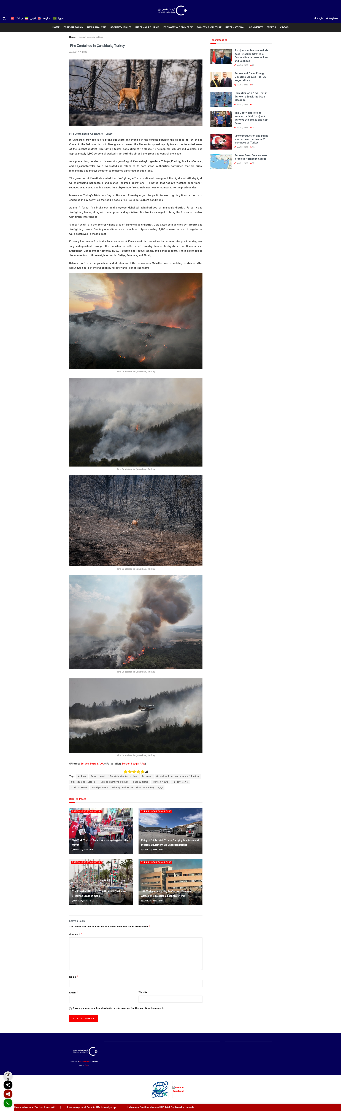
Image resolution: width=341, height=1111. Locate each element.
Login (319, 18)
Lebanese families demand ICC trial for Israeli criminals (127, 1107)
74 (253, 127)
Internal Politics (147, 27)
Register (333, 18)
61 (92, 849)
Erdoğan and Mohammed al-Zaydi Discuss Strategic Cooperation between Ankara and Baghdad (251, 56)
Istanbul (147, 776)
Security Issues (120, 27)
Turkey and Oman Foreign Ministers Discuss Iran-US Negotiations (250, 77)
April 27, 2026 (81, 849)
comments (256, 27)
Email (73, 993)
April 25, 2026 (150, 901)
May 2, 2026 (242, 127)
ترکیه (160, 787)
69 (162, 849)
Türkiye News (100, 787)
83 (253, 65)
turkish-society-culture (91, 37)
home (55, 27)
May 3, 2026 (242, 84)
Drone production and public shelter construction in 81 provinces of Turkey (251, 139)
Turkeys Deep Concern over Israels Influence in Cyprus (250, 157)
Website (143, 992)
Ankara (82, 776)
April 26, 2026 (150, 849)
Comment (76, 934)
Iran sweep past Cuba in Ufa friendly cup (57, 1107)
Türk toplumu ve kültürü (114, 782)
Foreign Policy (73, 27)
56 (162, 901)
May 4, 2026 (242, 65)
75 (253, 163)
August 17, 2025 (78, 52)
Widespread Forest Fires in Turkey (133, 787)
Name (73, 977)
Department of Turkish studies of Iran (114, 776)
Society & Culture (209, 27)
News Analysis (96, 27)
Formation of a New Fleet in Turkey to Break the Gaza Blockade (250, 96)
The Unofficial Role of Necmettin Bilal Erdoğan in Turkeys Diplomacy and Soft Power (251, 118)
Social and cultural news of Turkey (177, 776)
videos (271, 27)
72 (92, 901)
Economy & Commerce (178, 27)
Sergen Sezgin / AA (92, 764)
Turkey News (140, 782)
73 (253, 104)
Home (72, 37)
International (235, 27)
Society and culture (83, 782)
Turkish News (79, 787)
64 (253, 84)
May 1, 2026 (242, 163)
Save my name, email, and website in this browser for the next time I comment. (118, 1008)
